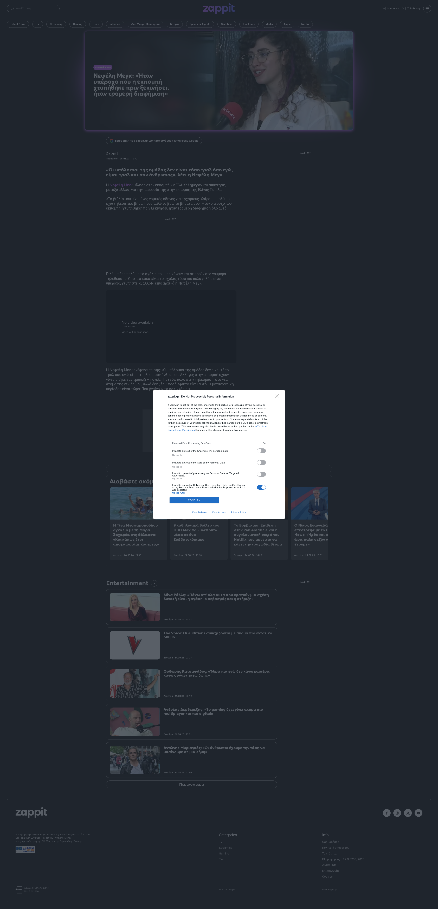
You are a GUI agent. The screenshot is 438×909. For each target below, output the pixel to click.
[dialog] (219, 454)
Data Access (219, 512)
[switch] (261, 450)
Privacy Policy (238, 512)
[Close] (278, 397)
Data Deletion (199, 512)
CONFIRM (194, 500)
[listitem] (219, 443)
